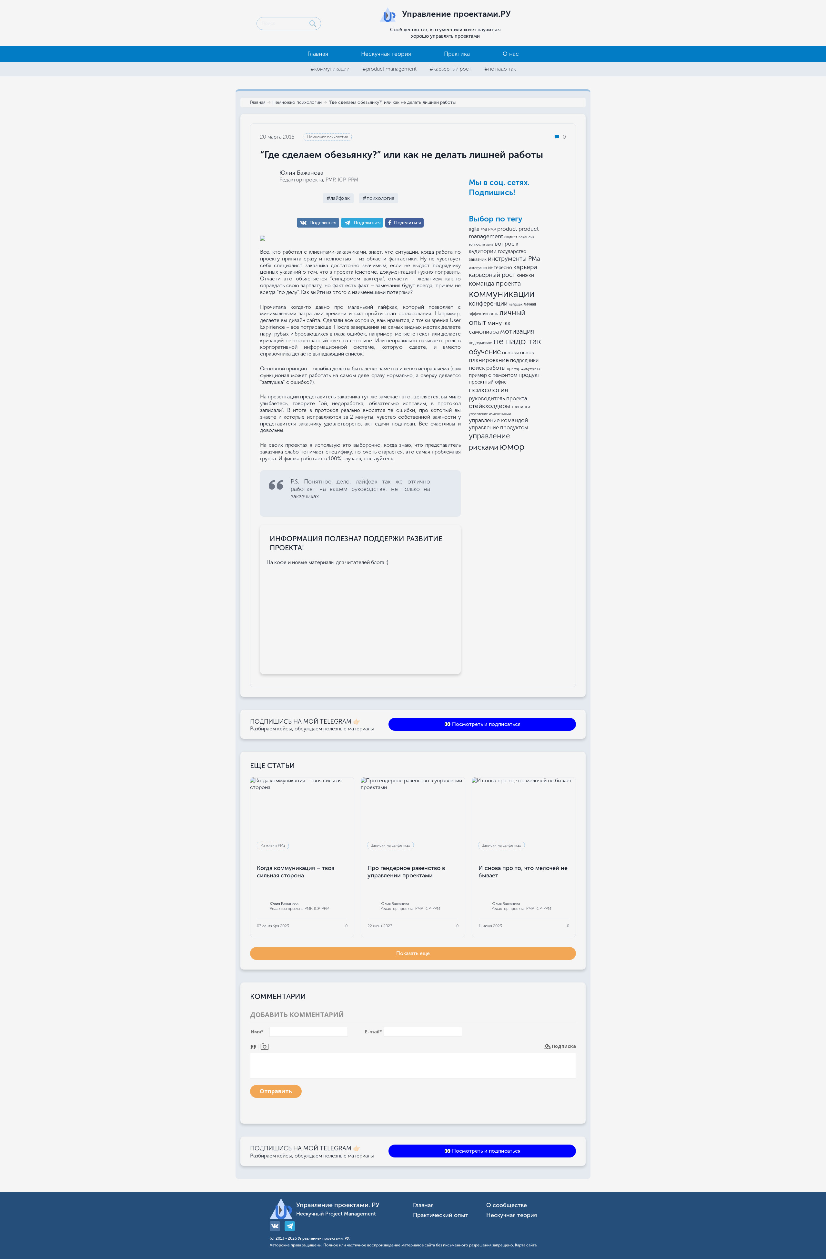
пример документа (523, 368)
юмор (512, 446)
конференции (488, 303)
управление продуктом (498, 427)
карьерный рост (492, 274)
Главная (317, 53)
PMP (492, 229)
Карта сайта (526, 1245)
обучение (485, 351)
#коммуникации (329, 69)
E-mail (373, 1032)
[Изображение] (264, 1046)
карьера (525, 267)
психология (488, 390)
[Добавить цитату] (254, 1046)
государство (512, 251)
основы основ (518, 353)
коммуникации (502, 293)
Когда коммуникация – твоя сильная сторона (295, 871)
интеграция (478, 268)
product (507, 229)
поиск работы (487, 367)
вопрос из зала (481, 244)
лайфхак (515, 304)
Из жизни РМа (272, 845)
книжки (525, 275)
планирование (489, 360)
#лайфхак (338, 198)
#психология (378, 198)
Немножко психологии (297, 102)
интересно (500, 267)
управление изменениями (490, 414)
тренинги (520, 406)
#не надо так (500, 69)
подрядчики (524, 360)
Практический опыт (440, 1215)
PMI (483, 229)
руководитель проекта (498, 398)
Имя (257, 1032)
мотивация (517, 331)
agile (474, 229)
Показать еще (413, 953)
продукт (529, 374)
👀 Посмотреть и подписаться (482, 724)
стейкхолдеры (489, 406)
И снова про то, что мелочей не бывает (523, 871)
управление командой (498, 420)
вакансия (527, 237)
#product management (389, 69)
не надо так (517, 341)
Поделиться (323, 223)
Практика (457, 53)
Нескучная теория (386, 53)
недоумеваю (480, 343)
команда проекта (495, 283)
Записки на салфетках (390, 845)
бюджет (510, 237)
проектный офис (488, 382)
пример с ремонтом (493, 375)
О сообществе (506, 1205)
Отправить (276, 1091)
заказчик (478, 259)
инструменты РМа (514, 258)
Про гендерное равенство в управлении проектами (406, 871)
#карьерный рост (450, 69)
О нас (511, 53)
